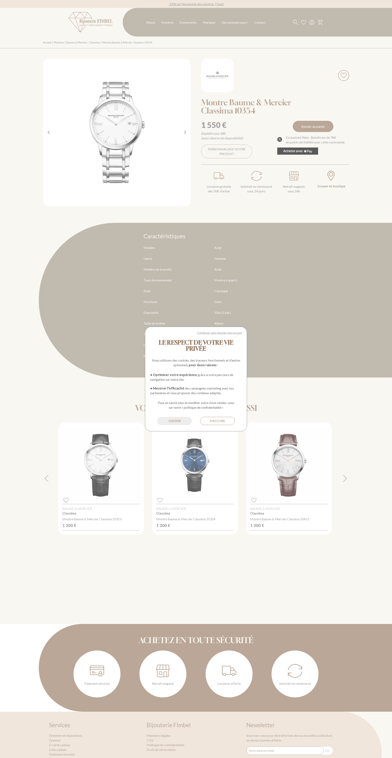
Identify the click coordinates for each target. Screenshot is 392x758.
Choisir (175, 421)
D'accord (217, 421)
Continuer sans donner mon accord (219, 332)
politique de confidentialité (202, 407)
